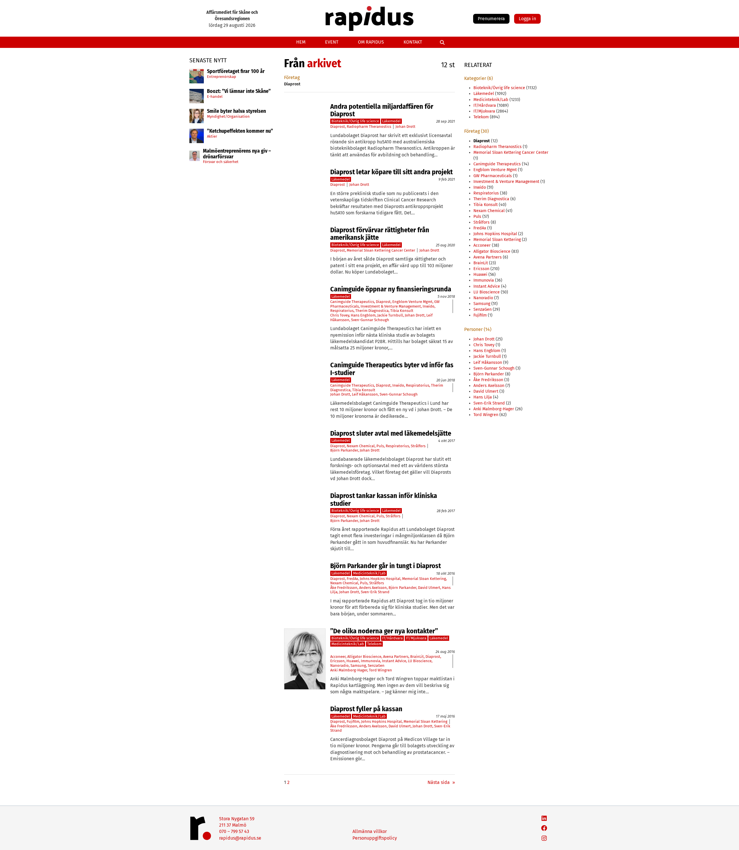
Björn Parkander (344, 450)
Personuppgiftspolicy (374, 838)
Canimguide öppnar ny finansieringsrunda (390, 289)
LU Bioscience (420, 661)
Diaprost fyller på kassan (366, 709)
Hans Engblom (363, 315)
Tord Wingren (380, 670)
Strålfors (418, 446)
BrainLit (417, 656)
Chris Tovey (339, 315)
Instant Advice (394, 661)
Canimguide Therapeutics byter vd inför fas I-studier (392, 369)
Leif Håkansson (365, 394)
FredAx (352, 578)
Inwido (428, 306)
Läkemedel (391, 121)
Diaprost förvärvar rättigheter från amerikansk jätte (379, 233)
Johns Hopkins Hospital (380, 578)
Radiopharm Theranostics (369, 126)
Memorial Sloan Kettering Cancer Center (381, 250)
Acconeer (338, 656)
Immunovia (370, 661)
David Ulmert (429, 587)
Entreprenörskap (221, 76)
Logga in (527, 18)
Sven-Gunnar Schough (370, 320)
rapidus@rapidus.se (240, 838)
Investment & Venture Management (391, 306)
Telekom (374, 644)
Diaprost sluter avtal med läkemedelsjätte (390, 433)
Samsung (358, 665)
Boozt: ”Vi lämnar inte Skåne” (239, 91)
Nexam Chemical (361, 446)
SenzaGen (376, 665)
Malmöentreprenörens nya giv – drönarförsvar (237, 154)
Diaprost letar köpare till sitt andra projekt (391, 172)
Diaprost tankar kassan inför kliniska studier (383, 499)
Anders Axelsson (373, 587)
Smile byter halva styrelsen (236, 111)
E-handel (215, 96)
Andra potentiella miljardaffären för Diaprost (381, 110)
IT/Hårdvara (392, 638)
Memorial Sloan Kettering (424, 578)
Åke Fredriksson (343, 587)
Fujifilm (353, 721)
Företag (292, 77)
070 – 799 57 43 (234, 831)
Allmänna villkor (369, 831)
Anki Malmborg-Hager (348, 670)
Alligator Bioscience (364, 656)
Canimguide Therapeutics (352, 301)
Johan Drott (405, 126)
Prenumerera (491, 18)
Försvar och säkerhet (220, 162)
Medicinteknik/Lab (369, 573)
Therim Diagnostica (372, 310)
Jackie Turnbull (390, 315)
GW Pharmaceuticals (492, 175)
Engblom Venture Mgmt (412, 301)
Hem (300, 42)
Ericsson (337, 661)
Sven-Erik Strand (375, 592)
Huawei (352, 661)
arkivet (324, 63)
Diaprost (337, 126)
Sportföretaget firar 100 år (236, 71)
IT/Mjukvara (416, 638)
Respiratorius (342, 310)
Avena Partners (395, 656)
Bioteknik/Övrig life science (355, 121)
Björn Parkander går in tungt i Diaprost (385, 566)
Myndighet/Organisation (228, 116)
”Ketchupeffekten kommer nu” (240, 131)
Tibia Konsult (401, 310)
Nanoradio (339, 665)
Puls (380, 446)
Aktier (212, 136)
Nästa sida (441, 782)
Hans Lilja (482, 397)
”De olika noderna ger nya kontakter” (384, 631)
